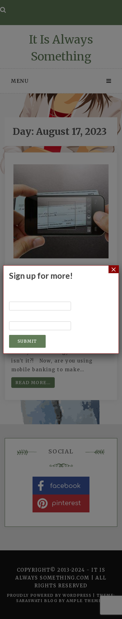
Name (17, 298)
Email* (18, 318)
